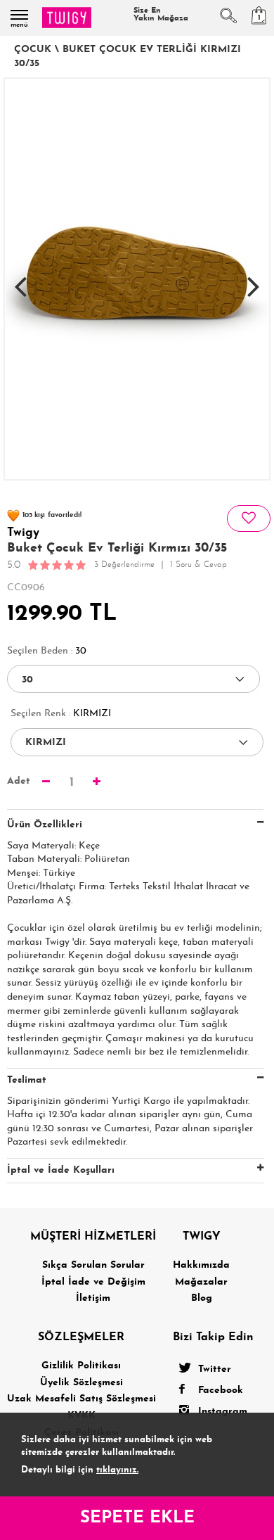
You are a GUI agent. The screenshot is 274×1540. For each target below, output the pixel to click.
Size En (160, 15)
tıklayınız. (117, 1470)
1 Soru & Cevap (198, 565)
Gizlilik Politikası (81, 1366)
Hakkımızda (201, 1265)
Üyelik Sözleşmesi (81, 1382)
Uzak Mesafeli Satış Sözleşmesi (81, 1399)
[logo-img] (66, 17)
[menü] (19, 15)
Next (253, 279)
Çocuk (32, 49)
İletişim (93, 1298)
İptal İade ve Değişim (93, 1282)
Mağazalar (201, 1282)
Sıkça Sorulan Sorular (93, 1265)
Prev (20, 279)
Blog (201, 1298)
